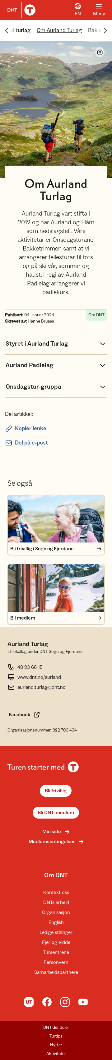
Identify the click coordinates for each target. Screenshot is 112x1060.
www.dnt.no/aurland (39, 677)
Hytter (56, 1045)
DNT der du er (56, 1027)
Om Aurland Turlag (59, 30)
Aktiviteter (56, 1054)
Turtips (56, 1036)
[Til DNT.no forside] (20, 10)
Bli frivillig (56, 791)
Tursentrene (56, 952)
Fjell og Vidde (56, 942)
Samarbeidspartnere (56, 972)
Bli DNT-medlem (56, 813)
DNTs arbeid (56, 902)
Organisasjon (56, 912)
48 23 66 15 (30, 667)
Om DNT (56, 875)
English (56, 922)
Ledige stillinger (56, 932)
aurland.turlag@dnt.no (41, 687)
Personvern (56, 962)
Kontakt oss (56, 892)
